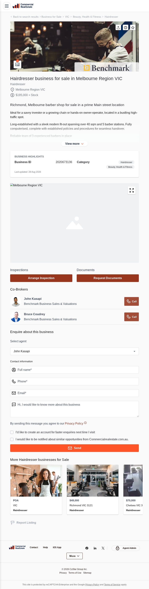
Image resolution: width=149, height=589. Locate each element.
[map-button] (132, 190)
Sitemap (87, 573)
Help (45, 547)
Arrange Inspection (41, 278)
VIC (67, 16)
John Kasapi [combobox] (22, 351)
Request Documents (108, 278)
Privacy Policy (74, 423)
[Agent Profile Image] (15, 301)
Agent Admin (129, 548)
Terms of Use (75, 573)
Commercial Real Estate (23, 6)
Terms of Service (112, 584)
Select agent (18, 341)
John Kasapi (32, 298)
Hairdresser (111, 16)
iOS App (57, 547)
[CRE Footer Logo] (17, 547)
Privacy (63, 573)
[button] (74, 46)
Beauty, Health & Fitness (87, 16)
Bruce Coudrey (34, 314)
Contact (34, 547)
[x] (103, 548)
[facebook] (87, 548)
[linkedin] (95, 548)
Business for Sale (51, 16)
